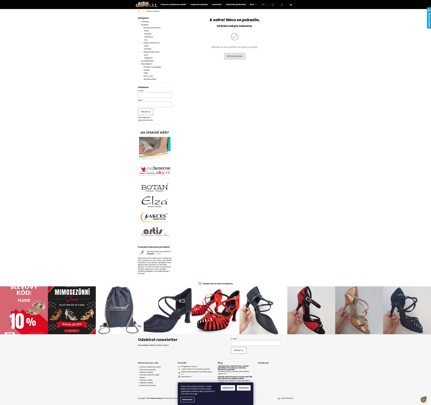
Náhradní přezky (150, 79)
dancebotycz (186, 376)
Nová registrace (144, 117)
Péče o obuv (148, 76)
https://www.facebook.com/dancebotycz (196, 373)
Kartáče (147, 70)
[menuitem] (173, 4)
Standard (147, 34)
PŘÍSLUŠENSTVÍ (146, 64)
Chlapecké (148, 58)
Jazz (145, 40)
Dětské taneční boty (152, 52)
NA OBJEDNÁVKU (147, 61)
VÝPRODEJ (145, 22)
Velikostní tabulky (146, 383)
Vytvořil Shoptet (287, 398)
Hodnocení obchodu (148, 385)
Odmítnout (227, 388)
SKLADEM (144, 25)
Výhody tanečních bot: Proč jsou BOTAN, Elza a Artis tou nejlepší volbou (235, 377)
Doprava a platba (146, 372)
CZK (263, 4)
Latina (146, 31)
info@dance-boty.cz (189, 366)
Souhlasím (244, 388)
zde (195, 393)
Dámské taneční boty (152, 28)
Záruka (142, 377)
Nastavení (187, 399)
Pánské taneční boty (152, 43)
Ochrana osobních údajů (149, 375)
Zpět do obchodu (234, 56)
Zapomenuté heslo (145, 120)
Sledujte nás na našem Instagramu (218, 284)
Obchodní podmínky (148, 369)
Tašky (146, 73)
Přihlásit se (145, 112)
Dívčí (146, 55)
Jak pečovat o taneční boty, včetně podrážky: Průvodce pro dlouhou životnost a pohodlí (233, 367)
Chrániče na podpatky (152, 67)
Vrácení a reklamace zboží (150, 367)
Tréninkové (148, 37)
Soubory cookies (146, 380)
